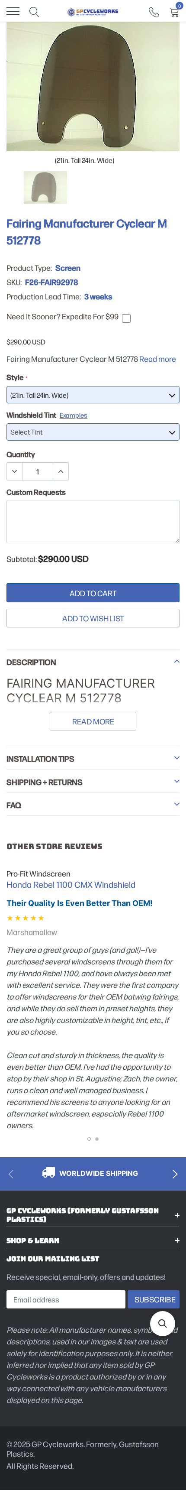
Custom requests (36, 492)
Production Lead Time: (43, 296)
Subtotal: (21, 559)
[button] (162, 1323)
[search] (34, 11)
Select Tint (26, 431)
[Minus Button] (14, 471)
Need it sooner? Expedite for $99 (62, 316)
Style (16, 377)
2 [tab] (97, 1139)
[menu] (12, 11)
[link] (154, 11)
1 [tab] (89, 1139)
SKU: (14, 282)
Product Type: (29, 268)
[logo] (93, 11)
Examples (73, 415)
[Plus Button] (60, 471)
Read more (157, 359)
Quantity (20, 454)
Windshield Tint (46, 414)
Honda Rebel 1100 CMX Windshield (70, 884)
